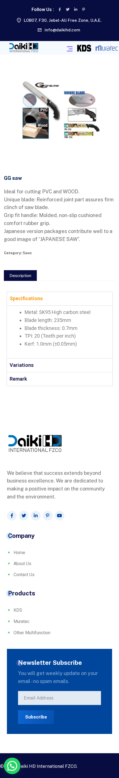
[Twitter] (68, 9)
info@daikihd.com (62, 30)
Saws (27, 253)
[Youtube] (59, 516)
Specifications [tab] (26, 298)
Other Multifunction (32, 632)
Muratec (21, 621)
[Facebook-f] (60, 9)
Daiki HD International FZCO (47, 766)
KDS (18, 610)
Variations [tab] (22, 365)
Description (20, 275)
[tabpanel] (60, 331)
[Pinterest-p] (84, 9)
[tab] (20, 275)
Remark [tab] (18, 379)
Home (19, 552)
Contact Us (24, 574)
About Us (22, 563)
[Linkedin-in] (76, 9)
